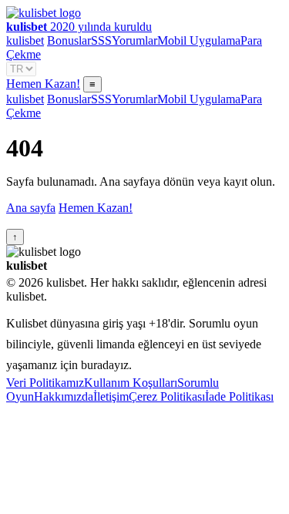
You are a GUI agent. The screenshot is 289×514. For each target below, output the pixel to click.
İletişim (111, 396)
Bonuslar (69, 40)
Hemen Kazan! (43, 83)
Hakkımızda (63, 396)
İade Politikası (239, 396)
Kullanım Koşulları (130, 382)
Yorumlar (134, 40)
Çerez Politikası (167, 396)
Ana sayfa (30, 207)
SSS (101, 40)
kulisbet (25, 40)
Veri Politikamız (45, 382)
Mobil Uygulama (198, 40)
